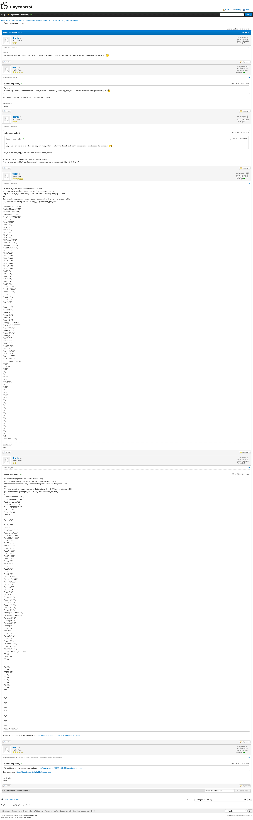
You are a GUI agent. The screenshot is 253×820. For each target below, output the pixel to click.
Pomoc (248, 10)
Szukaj (238, 10)
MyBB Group (26, 817)
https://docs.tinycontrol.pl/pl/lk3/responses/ (33, 772)
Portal (227, 10)
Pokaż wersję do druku (11, 799)
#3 (249, 126)
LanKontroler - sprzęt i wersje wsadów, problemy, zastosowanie (37, 21)
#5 (249, 467)
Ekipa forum (5, 811)
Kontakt (14, 811)
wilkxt (15, 67)
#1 (249, 47)
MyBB (11, 817)
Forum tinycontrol (7, 21)
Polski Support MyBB (30, 815)
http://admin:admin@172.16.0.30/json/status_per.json (59, 735)
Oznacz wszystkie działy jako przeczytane (75, 811)
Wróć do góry (39, 811)
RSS (93, 811)
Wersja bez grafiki (51, 811)
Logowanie (14, 15)
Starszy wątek (9, 790)
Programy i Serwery (69, 21)
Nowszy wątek (22, 790)
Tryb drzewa (246, 32)
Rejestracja (25, 15)
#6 (249, 757)
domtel (16, 38)
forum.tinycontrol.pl (25, 811)
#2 (249, 77)
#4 (249, 183)
